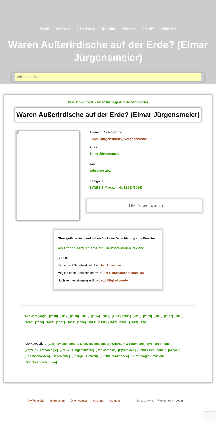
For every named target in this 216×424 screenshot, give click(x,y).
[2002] (60, 322)
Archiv (148, 28)
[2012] (116, 316)
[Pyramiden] (127, 350)
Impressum (57, 400)
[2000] (81, 322)
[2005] (29, 322)
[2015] (84, 316)
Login (179, 400)
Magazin (63, 28)
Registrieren (165, 400)
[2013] (105, 316)
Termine (129, 28)
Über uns (169, 28)
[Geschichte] (60, 356)
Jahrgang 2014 (101, 170)
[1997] (112, 322)
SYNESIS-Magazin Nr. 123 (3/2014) (115, 187)
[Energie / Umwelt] (85, 356)
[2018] (53, 316)
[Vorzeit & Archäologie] (41, 350)
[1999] (91, 322)
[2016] (74, 316)
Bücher (108, 28)
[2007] (168, 316)
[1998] (102, 322)
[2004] (39, 322)
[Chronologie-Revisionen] (149, 356)
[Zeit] (51, 343)
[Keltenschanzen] (37, 356)
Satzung (98, 400)
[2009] (147, 316)
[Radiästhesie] (106, 350)
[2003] (50, 322)
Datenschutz (79, 400)
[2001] (70, 322)
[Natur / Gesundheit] (152, 350)
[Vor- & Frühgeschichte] (77, 350)
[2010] (137, 316)
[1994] (144, 322)
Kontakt (115, 400)
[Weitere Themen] (159, 343)
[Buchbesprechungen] (41, 362)
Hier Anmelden (110, 265)
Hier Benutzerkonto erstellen (123, 273)
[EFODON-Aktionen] (114, 356)
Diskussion (85, 28)
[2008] (158, 316)
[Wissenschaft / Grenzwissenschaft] (83, 343)
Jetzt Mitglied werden (114, 280)
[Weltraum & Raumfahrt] (127, 343)
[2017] (64, 316)
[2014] (95, 316)
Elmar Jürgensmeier (106, 139)
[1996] (123, 322)
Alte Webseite (35, 400)
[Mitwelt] (174, 350)
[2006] (178, 316)
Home (44, 28)
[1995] (133, 322)
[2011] (126, 316)
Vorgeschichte (135, 139)
